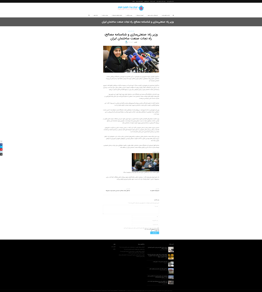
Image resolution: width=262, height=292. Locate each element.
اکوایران (135, 42)
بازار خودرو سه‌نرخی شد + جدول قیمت (160, 261)
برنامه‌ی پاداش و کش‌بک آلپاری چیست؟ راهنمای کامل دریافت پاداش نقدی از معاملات (132, 252)
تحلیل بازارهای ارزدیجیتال (117, 15)
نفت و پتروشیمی (164, 283)
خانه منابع (96, 15)
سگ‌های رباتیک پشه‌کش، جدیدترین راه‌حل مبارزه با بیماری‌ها (118, 190)
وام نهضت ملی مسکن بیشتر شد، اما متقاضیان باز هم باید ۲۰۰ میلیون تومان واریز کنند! (157, 276)
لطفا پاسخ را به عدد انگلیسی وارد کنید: (151, 229)
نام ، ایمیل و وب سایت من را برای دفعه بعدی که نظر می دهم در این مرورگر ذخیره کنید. (140, 228)
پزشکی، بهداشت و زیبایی (163, 249)
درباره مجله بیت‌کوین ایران (161, 1)
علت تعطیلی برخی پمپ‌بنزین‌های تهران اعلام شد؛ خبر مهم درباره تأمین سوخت (157, 282)
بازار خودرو (165, 263)
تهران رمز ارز (113, 246)
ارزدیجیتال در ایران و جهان (153, 15)
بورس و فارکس (129, 15)
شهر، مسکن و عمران (131, 31)
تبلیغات (133, 1)
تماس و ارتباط (152, 1)
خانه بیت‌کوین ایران (166, 15)
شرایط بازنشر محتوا (139, 1)
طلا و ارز (166, 258)
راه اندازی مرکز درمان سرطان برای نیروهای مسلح (158, 268)
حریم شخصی (146, 1)
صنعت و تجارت (105, 15)
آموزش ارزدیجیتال (140, 15)
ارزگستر (114, 249)
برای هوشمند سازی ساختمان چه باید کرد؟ (127, 247)
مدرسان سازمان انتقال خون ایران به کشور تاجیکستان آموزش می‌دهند (157, 248)
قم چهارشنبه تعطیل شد (154, 190)
